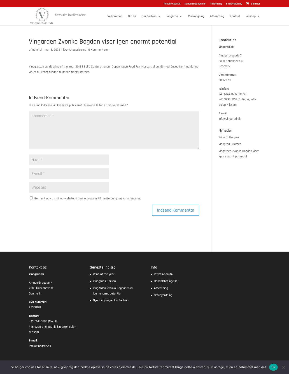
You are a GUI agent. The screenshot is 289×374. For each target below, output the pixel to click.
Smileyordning (234, 3)
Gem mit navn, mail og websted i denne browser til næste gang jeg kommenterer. (87, 198)
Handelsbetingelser (195, 3)
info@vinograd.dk (229, 119)
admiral (37, 50)
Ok (273, 367)
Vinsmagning (196, 16)
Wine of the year (229, 137)
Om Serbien (149, 16)
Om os (132, 16)
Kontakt (235, 16)
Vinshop (251, 16)
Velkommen (114, 16)
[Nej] (283, 367)
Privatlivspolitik (172, 3)
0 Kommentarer (98, 50)
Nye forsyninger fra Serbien (110, 300)
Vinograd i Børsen (230, 144)
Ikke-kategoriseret (74, 50)
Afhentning (216, 3)
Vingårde (172, 16)
